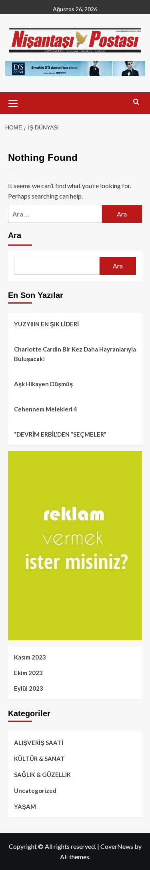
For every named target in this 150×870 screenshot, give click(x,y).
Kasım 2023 (30, 657)
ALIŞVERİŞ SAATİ (38, 742)
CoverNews (116, 846)
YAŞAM (25, 806)
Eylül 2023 (28, 688)
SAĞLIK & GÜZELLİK (42, 774)
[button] (13, 102)
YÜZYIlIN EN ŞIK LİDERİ (46, 324)
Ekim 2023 (28, 672)
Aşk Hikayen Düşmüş (43, 383)
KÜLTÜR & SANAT (39, 758)
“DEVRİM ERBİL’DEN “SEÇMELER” (60, 434)
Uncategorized (35, 790)
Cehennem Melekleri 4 (45, 409)
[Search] (136, 102)
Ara (14, 235)
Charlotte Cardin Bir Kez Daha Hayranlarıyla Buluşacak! (75, 354)
